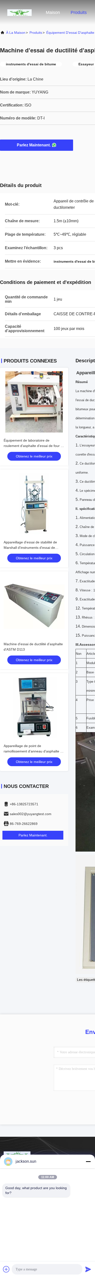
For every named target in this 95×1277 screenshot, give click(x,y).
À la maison (15, 33)
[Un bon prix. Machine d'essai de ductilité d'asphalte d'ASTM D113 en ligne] (34, 605)
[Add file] (6, 1269)
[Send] (88, 1269)
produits (35, 33)
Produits (79, 12)
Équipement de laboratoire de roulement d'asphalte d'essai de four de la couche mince (34, 445)
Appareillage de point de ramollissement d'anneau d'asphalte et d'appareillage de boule (33, 751)
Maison (53, 12)
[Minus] (88, 1161)
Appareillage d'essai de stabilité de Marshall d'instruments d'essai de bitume (30, 547)
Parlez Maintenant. (34, 145)
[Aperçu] (19, 12)
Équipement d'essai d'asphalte (70, 33)
